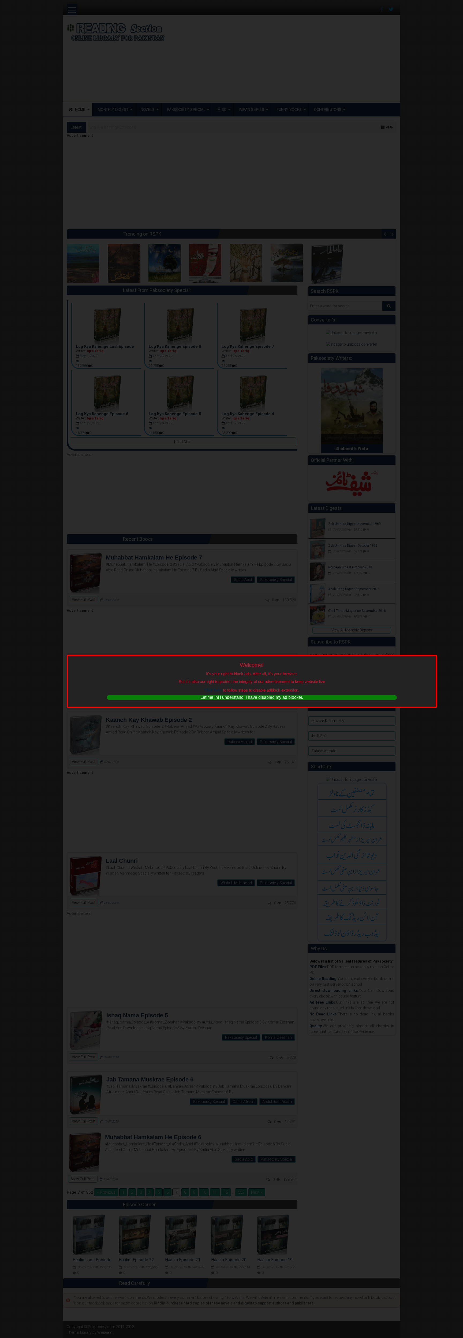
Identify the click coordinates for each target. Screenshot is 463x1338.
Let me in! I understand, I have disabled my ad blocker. (251, 697)
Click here (213, 690)
